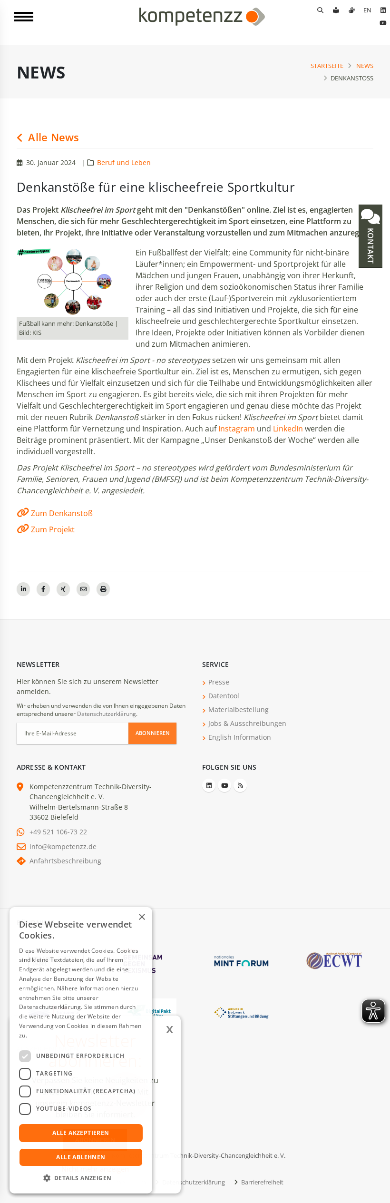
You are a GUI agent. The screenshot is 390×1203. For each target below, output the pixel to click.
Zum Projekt (53, 529)
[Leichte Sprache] (335, 10)
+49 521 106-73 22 (58, 831)
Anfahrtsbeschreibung (65, 860)
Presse (218, 681)
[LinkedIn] (383, 10)
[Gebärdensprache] (351, 10)
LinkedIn (288, 428)
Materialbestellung (238, 709)
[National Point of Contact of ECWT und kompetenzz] (334, 960)
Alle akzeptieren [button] (80, 1133)
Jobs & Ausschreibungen (247, 723)
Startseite (327, 65)
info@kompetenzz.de (63, 846)
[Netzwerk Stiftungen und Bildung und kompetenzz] (241, 1012)
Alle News (52, 137)
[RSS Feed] (240, 785)
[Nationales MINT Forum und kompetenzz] (241, 960)
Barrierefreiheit (261, 1182)
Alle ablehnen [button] (80, 1157)
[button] (81, 1178)
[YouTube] (383, 22)
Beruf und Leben (124, 162)
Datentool (223, 695)
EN (367, 10)
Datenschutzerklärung (106, 713)
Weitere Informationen (60, 1035)
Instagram (236, 428)
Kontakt (370, 245)
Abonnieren (153, 732)
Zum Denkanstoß (62, 513)
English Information (239, 737)
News (364, 65)
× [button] (141, 917)
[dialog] (81, 1050)
